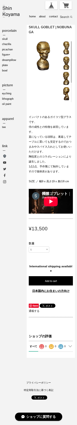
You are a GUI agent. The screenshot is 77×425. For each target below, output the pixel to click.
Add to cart (51, 281)
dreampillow (9, 60)
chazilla (6, 44)
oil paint (6, 103)
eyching (6, 93)
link (5, 146)
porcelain (9, 30)
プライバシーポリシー (38, 382)
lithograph (8, 98)
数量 (31, 243)
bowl (4, 70)
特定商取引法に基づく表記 (38, 390)
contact (53, 16)
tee (4, 127)
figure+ (6, 54)
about (42, 16)
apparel (8, 119)
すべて (33, 346)
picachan (7, 49)
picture (7, 85)
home (32, 16)
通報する (34, 311)
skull (5, 38)
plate (5, 65)
